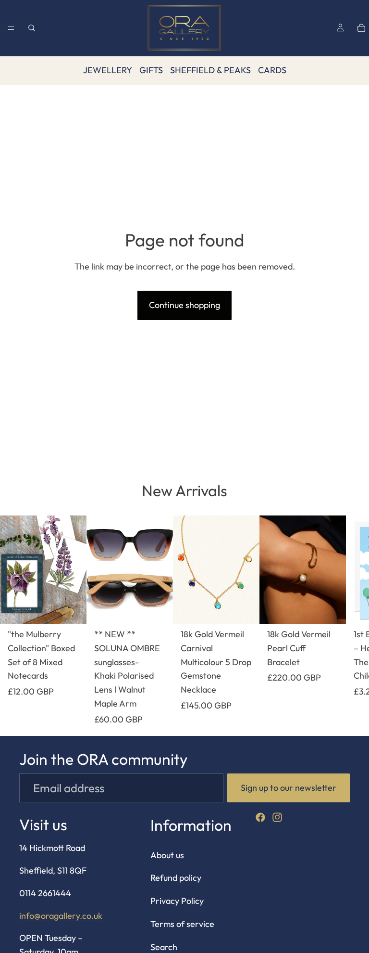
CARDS (272, 70)
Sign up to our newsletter (288, 787)
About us (167, 855)
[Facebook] (260, 817)
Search (163, 947)
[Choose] (71, 609)
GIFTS (151, 70)
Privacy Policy (177, 901)
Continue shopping (184, 304)
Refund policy (175, 878)
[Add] (158, 609)
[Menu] (11, 28)
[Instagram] (277, 817)
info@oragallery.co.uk (60, 915)
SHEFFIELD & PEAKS (210, 70)
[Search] (31, 28)
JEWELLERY (107, 70)
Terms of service (182, 923)
